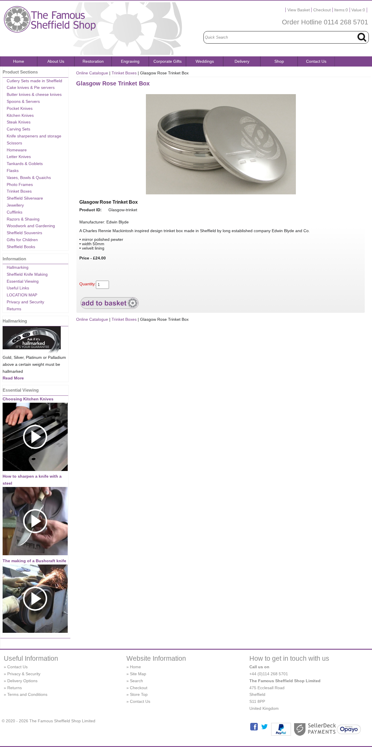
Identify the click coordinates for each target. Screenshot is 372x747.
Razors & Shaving (23, 219)
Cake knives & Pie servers (31, 87)
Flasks (13, 170)
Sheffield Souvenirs (24, 232)
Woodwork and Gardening (31, 225)
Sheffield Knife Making (27, 274)
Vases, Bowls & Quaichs (29, 177)
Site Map (138, 673)
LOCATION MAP (22, 295)
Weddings (205, 61)
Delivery (242, 61)
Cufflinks (14, 212)
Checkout (322, 10)
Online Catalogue (92, 73)
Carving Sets (18, 129)
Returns (14, 309)
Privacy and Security (25, 302)
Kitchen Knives (20, 115)
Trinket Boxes (19, 191)
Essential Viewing (23, 281)
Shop (279, 61)
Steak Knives (19, 122)
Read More (13, 378)
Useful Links (18, 288)
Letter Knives (19, 156)
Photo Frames (20, 184)
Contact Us (316, 61)
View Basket (298, 10)
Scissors (14, 143)
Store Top (139, 694)
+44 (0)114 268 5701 (268, 673)
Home (18, 61)
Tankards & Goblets (25, 163)
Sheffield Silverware (25, 198)
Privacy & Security (23, 673)
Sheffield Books (21, 246)
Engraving (130, 61)
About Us (55, 61)
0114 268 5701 (346, 22)
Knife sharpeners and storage (34, 136)
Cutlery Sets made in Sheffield (34, 80)
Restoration (93, 61)
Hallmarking (17, 267)
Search (136, 680)
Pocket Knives (20, 108)
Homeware (17, 150)
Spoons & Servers (23, 101)
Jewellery (15, 205)
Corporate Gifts (167, 61)
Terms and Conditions (27, 694)
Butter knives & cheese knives (34, 94)
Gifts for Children (22, 239)
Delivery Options (22, 680)
